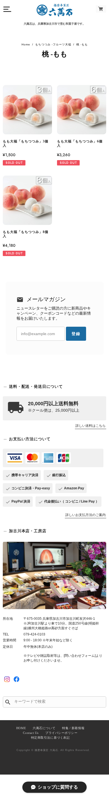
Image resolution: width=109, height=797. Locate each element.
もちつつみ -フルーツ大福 (53, 44)
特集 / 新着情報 (73, 728)
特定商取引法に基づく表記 (50, 737)
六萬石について (44, 728)
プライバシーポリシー (61, 732)
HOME (21, 728)
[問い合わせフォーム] (80, 656)
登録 (76, 333)
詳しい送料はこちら (90, 426)
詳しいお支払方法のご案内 (85, 515)
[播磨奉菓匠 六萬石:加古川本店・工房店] (54, 575)
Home (26, 44)
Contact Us (31, 732)
